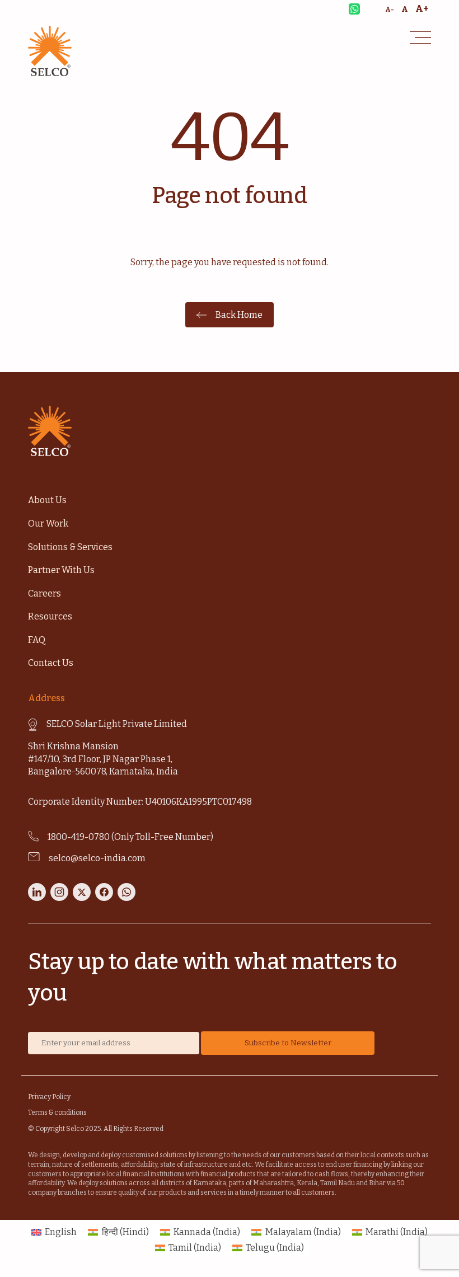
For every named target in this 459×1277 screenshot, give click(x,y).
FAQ (36, 640)
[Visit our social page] (37, 898)
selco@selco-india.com (97, 858)
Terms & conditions (57, 1112)
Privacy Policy (49, 1097)
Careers (44, 593)
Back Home (239, 314)
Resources (50, 616)
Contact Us (50, 663)
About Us (47, 500)
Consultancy (51, 8)
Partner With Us (61, 570)
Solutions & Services (70, 547)
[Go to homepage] (50, 73)
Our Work (48, 523)
